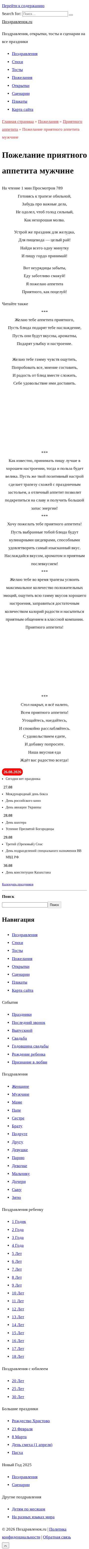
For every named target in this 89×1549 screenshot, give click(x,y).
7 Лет (17, 1269)
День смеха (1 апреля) (32, 1444)
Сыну (17, 1189)
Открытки (20, 85)
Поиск (8, 896)
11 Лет (18, 1301)
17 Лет (18, 1348)
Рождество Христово (31, 1421)
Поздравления (25, 53)
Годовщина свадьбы (30, 1046)
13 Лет (18, 1317)
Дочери (19, 1181)
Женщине (20, 1086)
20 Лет (18, 1380)
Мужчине (20, 1094)
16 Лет (18, 1340)
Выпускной (22, 1030)
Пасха (17, 1452)
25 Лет (18, 1388)
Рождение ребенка (28, 1054)
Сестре (18, 1118)
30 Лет (18, 1396)
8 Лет (17, 1277)
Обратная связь (57, 1537)
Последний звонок (28, 1022)
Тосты (17, 69)
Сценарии (21, 93)
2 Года (18, 1229)
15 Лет (18, 1333)
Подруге (19, 1134)
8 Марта (19, 1436)
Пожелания (22, 77)
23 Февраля (22, 1429)
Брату (17, 1126)
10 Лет (18, 1293)
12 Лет (18, 1309)
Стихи (17, 61)
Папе (16, 1110)
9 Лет (17, 1285)
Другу (17, 1142)
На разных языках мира (33, 1517)
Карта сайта (22, 109)
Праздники (22, 1014)
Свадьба (19, 1038)
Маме (17, 1102)
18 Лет (18, 1356)
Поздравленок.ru (17, 21)
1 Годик (19, 1221)
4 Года (18, 1245)
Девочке (19, 1165)
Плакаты (19, 101)
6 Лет (17, 1261)
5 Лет (17, 1253)
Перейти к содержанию (23, 5)
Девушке (20, 1149)
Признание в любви (29, 1062)
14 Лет (18, 1324)
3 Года (18, 1237)
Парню (18, 1157)
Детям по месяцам (28, 1509)
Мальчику (21, 1173)
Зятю (16, 1197)
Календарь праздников (17, 884)
